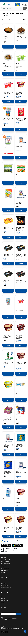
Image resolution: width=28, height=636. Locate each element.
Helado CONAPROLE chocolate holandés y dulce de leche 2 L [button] (19, 336)
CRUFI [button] (4, 258)
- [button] (3, 40)
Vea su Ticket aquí (4, 570)
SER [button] (4, 366)
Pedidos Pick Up (4, 583)
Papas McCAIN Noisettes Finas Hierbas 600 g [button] (19, 445)
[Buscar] (25, 8)
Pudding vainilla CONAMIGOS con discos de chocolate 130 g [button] (7, 120)
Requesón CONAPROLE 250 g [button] (7, 309)
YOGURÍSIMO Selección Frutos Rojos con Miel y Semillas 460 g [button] (19, 201)
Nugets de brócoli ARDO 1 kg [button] (6, 201)
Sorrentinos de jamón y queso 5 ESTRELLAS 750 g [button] (19, 119)
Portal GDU (3, 566)
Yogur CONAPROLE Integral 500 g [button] (6, 500)
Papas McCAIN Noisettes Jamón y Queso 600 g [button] (7, 472)
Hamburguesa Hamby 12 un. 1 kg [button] (6, 228)
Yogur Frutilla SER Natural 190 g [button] (6, 363)
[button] (1, 4)
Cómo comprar (4, 581)
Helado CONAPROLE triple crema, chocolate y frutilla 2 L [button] (19, 365)
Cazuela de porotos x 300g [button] (19, 37)
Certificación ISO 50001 (5, 563)
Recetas (2, 602)
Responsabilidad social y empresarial (8, 559)
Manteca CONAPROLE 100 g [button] (20, 392)
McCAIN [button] (17, 448)
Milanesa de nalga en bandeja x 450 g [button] (7, 37)
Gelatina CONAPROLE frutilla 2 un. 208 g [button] (6, 92)
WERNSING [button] (18, 232)
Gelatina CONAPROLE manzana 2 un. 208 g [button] (19, 65)
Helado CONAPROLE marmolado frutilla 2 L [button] (19, 500)
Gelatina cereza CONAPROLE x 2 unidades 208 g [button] (19, 309)
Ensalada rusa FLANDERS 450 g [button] (19, 175)
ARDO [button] (4, 203)
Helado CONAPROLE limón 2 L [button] (6, 392)
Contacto (3, 572)
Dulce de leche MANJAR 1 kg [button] (6, 147)
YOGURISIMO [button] (18, 150)
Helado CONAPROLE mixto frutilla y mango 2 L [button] (19, 92)
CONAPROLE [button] (18, 68)
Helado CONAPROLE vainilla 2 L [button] (6, 527)
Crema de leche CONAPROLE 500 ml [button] (20, 418)
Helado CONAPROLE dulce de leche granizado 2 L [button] (19, 527)
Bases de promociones (5, 596)
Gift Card (3, 598)
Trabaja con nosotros (5, 568)
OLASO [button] (4, 422)
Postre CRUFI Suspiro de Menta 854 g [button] (7, 281)
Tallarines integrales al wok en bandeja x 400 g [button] (7, 65)
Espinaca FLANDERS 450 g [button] (7, 175)
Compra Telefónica (4, 585)
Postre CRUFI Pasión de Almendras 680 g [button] (19, 255)
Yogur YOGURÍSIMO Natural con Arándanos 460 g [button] (19, 473)
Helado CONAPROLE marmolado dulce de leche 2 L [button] (7, 335)
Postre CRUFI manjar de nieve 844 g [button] (6, 255)
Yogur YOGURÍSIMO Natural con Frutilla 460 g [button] (6, 446)
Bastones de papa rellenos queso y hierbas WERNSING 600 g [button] (20, 229)
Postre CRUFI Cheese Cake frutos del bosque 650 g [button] (20, 282)
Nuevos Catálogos (4, 600)
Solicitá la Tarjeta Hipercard (6, 587)
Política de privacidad (5, 603)
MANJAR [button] (5, 149)
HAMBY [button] (4, 231)
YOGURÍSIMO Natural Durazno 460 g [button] (19, 148)
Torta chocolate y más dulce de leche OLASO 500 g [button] (7, 418)
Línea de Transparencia (5, 561)
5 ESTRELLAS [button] (18, 122)
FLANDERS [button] (5, 177)
